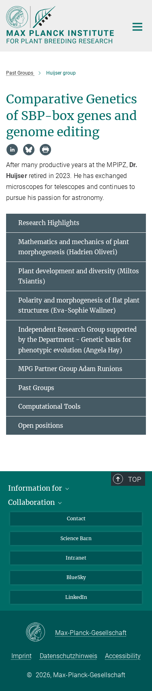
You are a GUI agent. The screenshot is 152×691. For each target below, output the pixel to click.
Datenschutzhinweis (68, 656)
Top (134, 479)
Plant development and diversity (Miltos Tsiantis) (78, 276)
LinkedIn (76, 597)
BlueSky (76, 577)
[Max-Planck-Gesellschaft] (40, 632)
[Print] (45, 150)
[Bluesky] (29, 150)
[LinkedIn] (12, 150)
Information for (36, 488)
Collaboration (32, 502)
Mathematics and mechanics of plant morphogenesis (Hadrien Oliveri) (73, 247)
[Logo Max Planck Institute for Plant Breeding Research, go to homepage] (61, 24)
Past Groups (36, 388)
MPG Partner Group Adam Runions (70, 369)
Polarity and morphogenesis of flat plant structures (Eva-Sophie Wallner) (78, 305)
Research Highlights (48, 223)
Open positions (40, 425)
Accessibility (123, 656)
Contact (76, 518)
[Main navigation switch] (137, 27)
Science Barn (76, 538)
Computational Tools (49, 406)
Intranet (76, 558)
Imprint (21, 656)
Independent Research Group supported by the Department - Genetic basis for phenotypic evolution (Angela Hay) (77, 340)
